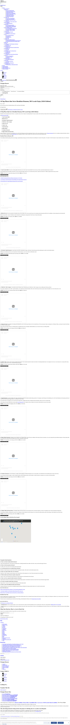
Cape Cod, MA (6, 31)
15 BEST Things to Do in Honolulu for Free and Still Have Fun (12, 645)
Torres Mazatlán (8, 45)
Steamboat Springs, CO (7, 58)
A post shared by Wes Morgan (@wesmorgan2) (13, 247)
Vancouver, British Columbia (10, 30)
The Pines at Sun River (9, 61)
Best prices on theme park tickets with (10, 694)
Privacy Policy (26, 702)
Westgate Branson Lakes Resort (11, 26)
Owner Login (4, 80)
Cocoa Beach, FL (7, 32)
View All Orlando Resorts (10, 10)
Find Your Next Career (5, 665)
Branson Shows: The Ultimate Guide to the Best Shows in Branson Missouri (11, 592)
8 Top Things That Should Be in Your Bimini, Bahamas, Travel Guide (12, 644)
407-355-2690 (58, 604)
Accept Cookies (61, 722)
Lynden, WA (6, 42)
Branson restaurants (50, 133)
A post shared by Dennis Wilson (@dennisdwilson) (13, 434)
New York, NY (6, 20)
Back (1, 6)
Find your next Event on (8, 697)
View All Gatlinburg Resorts (10, 39)
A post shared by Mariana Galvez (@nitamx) (13, 507)
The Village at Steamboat (10, 59)
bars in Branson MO (21, 402)
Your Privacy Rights (62, 702)
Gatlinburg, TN (6, 38)
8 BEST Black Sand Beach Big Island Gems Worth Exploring (11, 651)
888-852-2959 (53, 604)
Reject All (54, 722)
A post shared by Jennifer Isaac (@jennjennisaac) (13, 167)
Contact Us (4, 669)
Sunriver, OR (6, 60)
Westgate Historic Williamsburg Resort (12, 64)
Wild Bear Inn (8, 52)
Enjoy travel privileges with (9, 696)
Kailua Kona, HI (8, 37)
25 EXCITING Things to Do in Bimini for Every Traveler (11, 646)
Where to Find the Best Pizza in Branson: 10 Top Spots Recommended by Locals (12, 589)
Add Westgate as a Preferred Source (13, 109)
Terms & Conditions (19, 702)
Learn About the (8, 699)
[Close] (68, 723)
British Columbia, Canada (8, 27)
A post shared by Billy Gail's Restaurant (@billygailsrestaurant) (13, 210)
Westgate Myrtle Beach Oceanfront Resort (12, 47)
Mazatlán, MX (6, 44)
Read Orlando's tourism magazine (9, 698)
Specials (3, 65)
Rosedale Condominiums (10, 62)
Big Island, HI (8, 36)
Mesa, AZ (5, 43)
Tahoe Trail (8, 57)
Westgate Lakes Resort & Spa (10, 11)
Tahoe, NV (6, 55)
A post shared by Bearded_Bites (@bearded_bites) (13, 359)
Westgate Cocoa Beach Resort (10, 33)
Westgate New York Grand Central (11, 21)
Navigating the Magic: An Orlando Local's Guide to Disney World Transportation (14, 647)
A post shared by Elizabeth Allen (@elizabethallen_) (13, 395)
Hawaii (5, 34)
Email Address (2, 612)
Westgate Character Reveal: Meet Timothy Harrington (10, 650)
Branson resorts (14, 134)
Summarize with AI (3, 109)
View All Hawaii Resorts (10, 35)
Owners (1, 70)
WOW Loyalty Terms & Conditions (50, 702)
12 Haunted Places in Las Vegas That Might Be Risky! (10, 649)
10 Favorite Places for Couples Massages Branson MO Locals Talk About (11, 181)
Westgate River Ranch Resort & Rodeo (12, 54)
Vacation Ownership (5, 667)
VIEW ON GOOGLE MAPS (4, 218)
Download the (9, 700)
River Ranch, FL (6, 53)
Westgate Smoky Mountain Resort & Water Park (13, 40)
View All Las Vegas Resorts (10, 18)
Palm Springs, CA (7, 48)
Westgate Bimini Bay (9, 23)
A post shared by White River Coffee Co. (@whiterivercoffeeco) (13, 284)
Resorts (3, 7)
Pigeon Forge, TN (7, 51)
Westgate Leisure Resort (9, 16)
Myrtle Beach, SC (7, 46)
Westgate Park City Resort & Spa (11, 50)
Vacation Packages (5, 66)
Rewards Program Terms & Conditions (5, 716)
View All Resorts (6, 8)
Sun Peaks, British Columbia (10, 29)
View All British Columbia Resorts (11, 28)
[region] (35, 723)
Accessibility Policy (33, 702)
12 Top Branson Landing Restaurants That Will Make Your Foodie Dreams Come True (13, 179)
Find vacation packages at (9, 695)
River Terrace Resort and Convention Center (13, 41)
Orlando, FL (6, 9)
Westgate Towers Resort (9, 14)
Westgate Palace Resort (9, 12)
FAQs (3, 668)
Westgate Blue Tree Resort (10, 15)
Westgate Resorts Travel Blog (36, 598)
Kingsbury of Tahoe (9, 56)
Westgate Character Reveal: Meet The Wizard (9, 648)
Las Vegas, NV (6, 17)
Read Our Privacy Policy (4, 618)
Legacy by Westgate (5, 666)
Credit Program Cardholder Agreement (15, 716)
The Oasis (7, 49)
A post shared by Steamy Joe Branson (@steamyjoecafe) (13, 321)
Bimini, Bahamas (6, 22)
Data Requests (40, 702)
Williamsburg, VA (7, 63)
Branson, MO (6, 24)
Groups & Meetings (5, 67)
